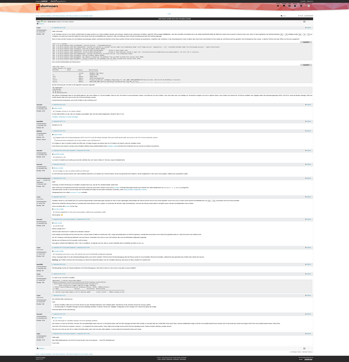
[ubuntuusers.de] (47, 8)
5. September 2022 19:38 (58, 178)
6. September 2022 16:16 (58, 274)
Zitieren (309, 27)
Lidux (38, 334)
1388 (43, 34)
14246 (43, 111)
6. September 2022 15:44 (58, 264)
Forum (284, 4)
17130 (43, 340)
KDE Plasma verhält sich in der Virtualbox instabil (79, 16)
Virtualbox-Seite (112, 146)
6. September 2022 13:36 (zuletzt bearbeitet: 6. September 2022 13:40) (71, 219)
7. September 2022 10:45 (58, 314)
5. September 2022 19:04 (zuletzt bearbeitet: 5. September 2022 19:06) (71, 150)
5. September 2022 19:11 (58, 164)
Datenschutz (169, 359)
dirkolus (39, 131)
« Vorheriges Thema (295, 352)
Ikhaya (295, 4)
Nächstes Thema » (308, 352)
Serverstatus (183, 359)
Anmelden (303, 1)
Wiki (289, 4)
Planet (301, 4)
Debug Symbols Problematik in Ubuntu (135, 189)
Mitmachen (308, 4)
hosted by (38, 1)
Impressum (176, 359)
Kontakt (163, 359)
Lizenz (159, 359)
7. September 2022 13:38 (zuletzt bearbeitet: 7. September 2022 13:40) (71, 333)
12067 (43, 186)
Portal (278, 4)
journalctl (116, 187)
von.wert (39, 105)
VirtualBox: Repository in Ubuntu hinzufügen (65, 117)
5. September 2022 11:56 (58, 27)
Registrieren (310, 1)
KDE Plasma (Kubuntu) (59, 16)
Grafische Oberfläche (46, 16)
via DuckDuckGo (308, 16)
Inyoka (43, 357)
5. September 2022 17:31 (58, 121)
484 (43, 127)
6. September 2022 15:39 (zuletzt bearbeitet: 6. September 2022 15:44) (71, 247)
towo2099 (40, 121)
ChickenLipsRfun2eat (43, 178)
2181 (43, 137)
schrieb (59, 108)
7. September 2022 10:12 (58, 295)
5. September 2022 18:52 (58, 131)
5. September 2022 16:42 (58, 104)
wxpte (38, 28)
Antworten (41, 24)
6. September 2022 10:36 (58, 197)
